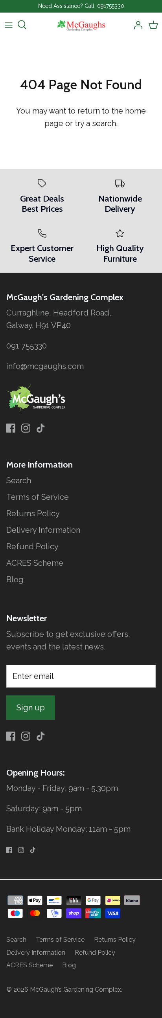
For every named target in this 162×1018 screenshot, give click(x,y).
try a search (95, 123)
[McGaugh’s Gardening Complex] (81, 25)
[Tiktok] (40, 428)
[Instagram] (25, 428)
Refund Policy (32, 546)
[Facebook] (10, 428)
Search (18, 480)
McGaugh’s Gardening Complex (75, 989)
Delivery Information (43, 530)
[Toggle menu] (8, 24)
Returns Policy (33, 513)
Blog (15, 579)
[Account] (136, 24)
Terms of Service (37, 497)
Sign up (31, 707)
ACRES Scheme (34, 563)
